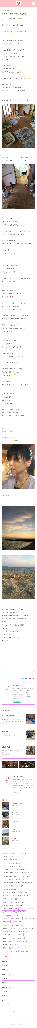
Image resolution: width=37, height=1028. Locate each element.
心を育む (6, 935)
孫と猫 (13, 830)
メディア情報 (29, 918)
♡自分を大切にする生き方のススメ (14, 902)
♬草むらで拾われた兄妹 (10, 856)
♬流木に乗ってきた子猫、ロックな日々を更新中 (17, 872)
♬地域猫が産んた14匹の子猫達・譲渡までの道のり (18, 876)
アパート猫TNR (8, 895)
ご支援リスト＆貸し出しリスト (12, 918)
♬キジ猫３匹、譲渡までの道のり (13, 886)
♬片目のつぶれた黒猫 (10, 859)
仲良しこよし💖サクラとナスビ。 (11, 735)
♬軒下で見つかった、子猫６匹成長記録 (15, 879)
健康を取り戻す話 (9, 928)
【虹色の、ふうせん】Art (10, 944)
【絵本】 (19, 938)
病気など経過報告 (18, 912)
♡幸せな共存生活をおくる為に (12, 905)
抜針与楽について (9, 931)
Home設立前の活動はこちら (11, 915)
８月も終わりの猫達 (8, 715)
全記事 (24, 951)
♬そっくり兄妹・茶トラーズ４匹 (13, 866)
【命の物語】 (17, 935)
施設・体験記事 (22, 895)
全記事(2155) (4, 667)
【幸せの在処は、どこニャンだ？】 (14, 948)
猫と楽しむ (22, 853)
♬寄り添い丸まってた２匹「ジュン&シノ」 (16, 863)
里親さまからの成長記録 (11, 889)
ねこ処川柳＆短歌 (9, 853)
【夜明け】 (7, 941)
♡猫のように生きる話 (10, 908)
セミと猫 (13, 838)
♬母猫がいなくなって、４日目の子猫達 (15, 869)
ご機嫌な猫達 (6, 747)
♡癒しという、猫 (26, 908)
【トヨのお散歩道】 (20, 941)
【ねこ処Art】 (8, 938)
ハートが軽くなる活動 (25, 931)
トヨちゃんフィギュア (10, 951)
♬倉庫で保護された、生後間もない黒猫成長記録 (17, 882)
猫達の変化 (5, 731)
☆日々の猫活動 (9, 892)
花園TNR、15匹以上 (24, 892)
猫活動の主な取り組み (10, 899)
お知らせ (6, 912)
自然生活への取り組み (25, 928)
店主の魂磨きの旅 (17, 921)
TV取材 (6, 921)
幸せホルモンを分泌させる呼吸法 (13, 925)
